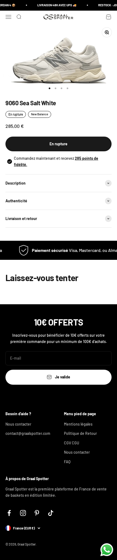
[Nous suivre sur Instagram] (23, 513)
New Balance (39, 114)
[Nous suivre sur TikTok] (50, 513)
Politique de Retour (80, 433)
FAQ (67, 461)
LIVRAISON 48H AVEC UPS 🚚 (55, 5)
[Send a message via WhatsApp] (106, 549)
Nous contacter (18, 424)
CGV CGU (71, 443)
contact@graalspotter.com (27, 433)
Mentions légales (78, 424)
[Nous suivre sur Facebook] (9, 513)
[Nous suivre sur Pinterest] (37, 513)
